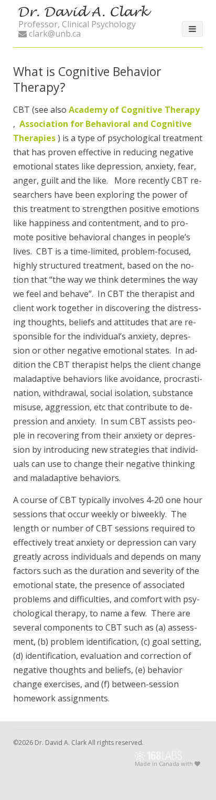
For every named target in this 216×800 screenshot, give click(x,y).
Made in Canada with (165, 764)
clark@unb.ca (54, 33)
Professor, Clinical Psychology (77, 24)
